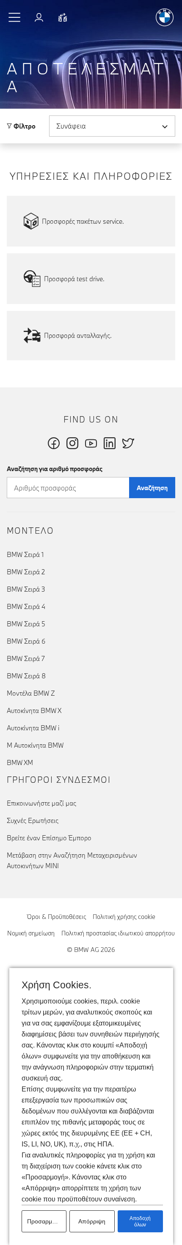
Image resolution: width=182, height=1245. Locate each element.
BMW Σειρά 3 (26, 589)
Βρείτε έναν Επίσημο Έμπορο (49, 838)
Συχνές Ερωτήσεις (32, 820)
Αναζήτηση (152, 488)
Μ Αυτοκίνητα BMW (35, 745)
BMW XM (20, 762)
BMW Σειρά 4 (26, 606)
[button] (15, 17)
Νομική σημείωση (31, 933)
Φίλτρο (24, 126)
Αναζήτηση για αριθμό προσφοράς (54, 469)
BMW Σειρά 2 (26, 572)
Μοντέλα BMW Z (31, 693)
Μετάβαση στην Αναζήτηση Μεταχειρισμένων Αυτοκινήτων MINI (72, 860)
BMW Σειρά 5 (26, 624)
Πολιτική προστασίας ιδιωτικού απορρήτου (118, 933)
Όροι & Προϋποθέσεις (56, 917)
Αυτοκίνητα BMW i (33, 728)
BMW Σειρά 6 (26, 641)
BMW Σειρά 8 (26, 676)
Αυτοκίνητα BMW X (34, 710)
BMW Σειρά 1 (25, 554)
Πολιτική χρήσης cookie (124, 917)
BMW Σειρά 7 (26, 658)
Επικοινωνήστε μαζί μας (41, 803)
